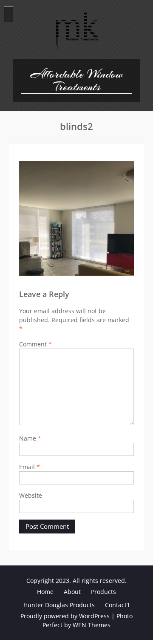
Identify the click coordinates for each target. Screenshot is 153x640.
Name (30, 438)
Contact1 (117, 605)
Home (45, 592)
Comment (35, 344)
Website (30, 495)
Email (29, 467)
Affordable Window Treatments (77, 80)
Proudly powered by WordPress (65, 616)
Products (103, 592)
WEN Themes (91, 625)
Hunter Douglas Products (59, 605)
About (72, 592)
